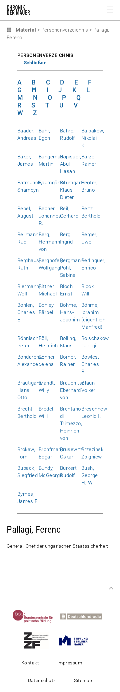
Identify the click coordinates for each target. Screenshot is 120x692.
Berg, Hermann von (49, 242)
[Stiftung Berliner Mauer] (76, 640)
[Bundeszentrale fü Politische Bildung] (36, 616)
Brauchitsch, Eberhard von (74, 390)
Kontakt (30, 662)
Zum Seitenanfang (111, 588)
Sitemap (83, 680)
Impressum (69, 662)
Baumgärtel (52, 183)
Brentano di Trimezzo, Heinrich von (71, 423)
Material (25, 30)
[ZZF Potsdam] (39, 640)
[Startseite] (18, 11)
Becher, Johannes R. (50, 216)
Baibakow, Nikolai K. (92, 138)
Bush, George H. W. (89, 475)
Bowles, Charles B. (90, 364)
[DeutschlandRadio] (83, 616)
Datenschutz (42, 680)
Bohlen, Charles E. (26, 312)
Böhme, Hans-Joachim (70, 312)
